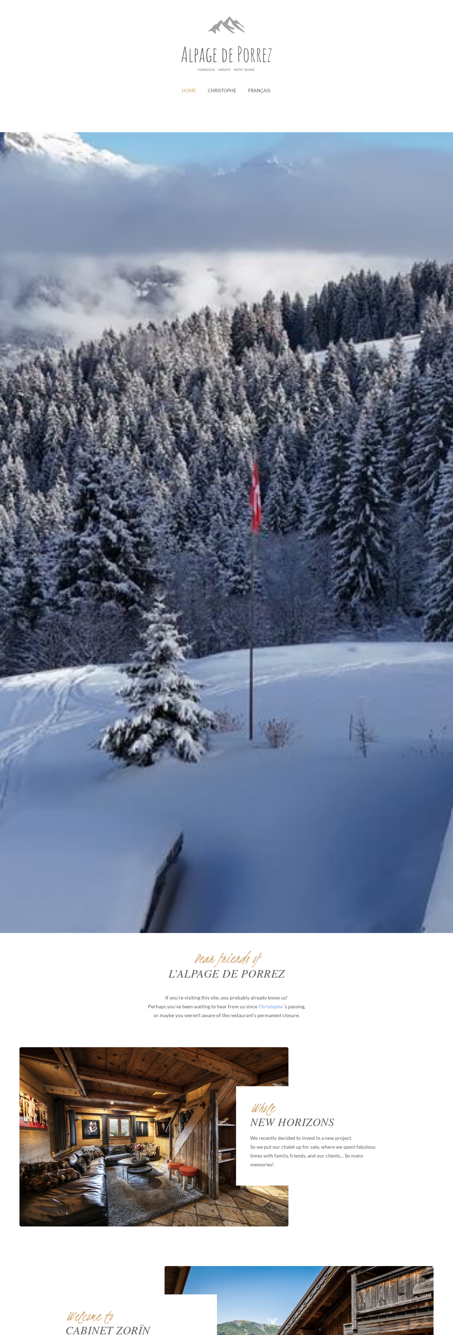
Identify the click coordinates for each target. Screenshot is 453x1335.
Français (259, 90)
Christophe (222, 90)
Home (189, 90)
